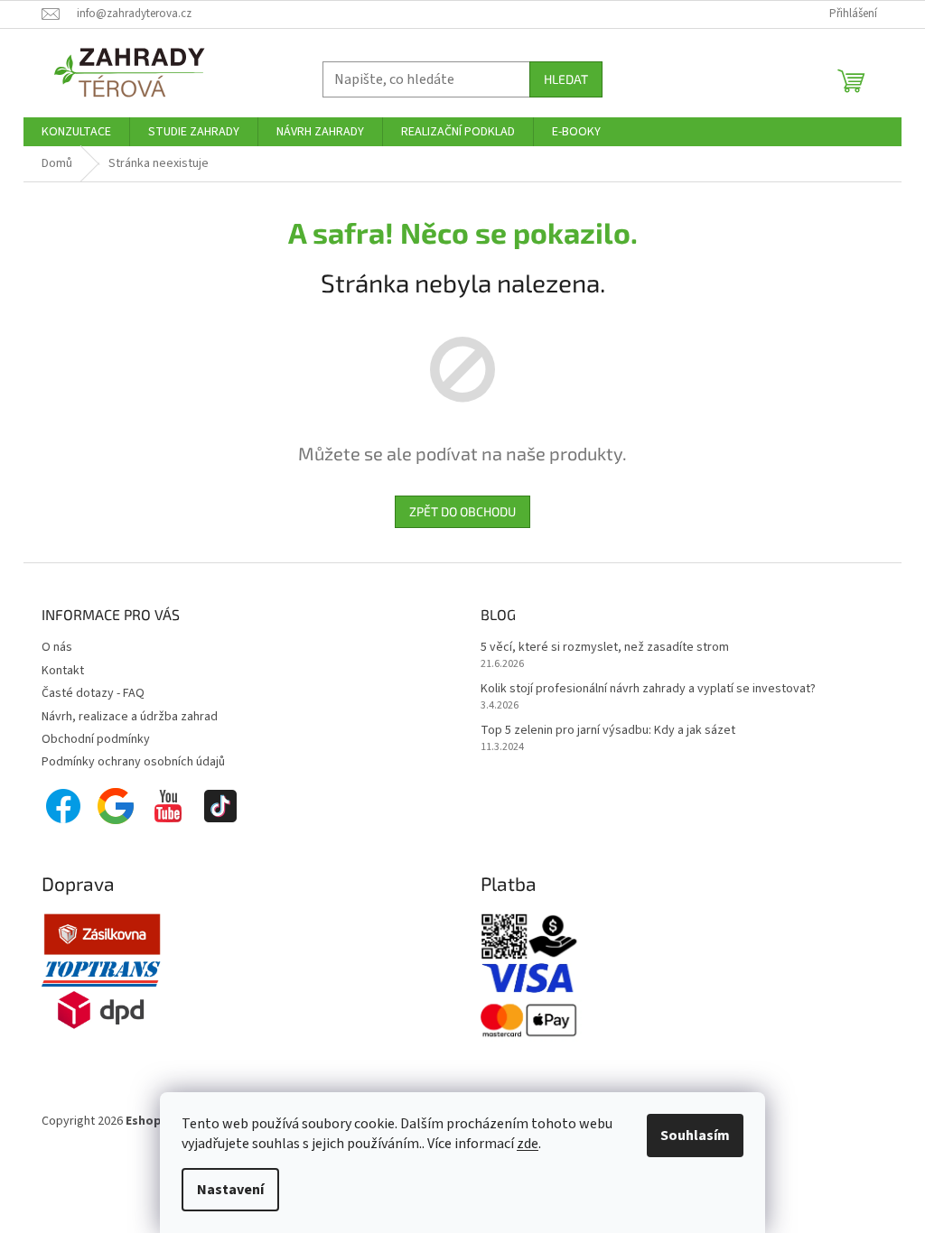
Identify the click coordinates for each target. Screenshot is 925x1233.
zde (527, 1144)
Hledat (566, 79)
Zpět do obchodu (462, 511)
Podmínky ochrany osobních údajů (133, 762)
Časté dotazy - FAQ (93, 693)
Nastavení (230, 1190)
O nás (57, 647)
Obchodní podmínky (96, 739)
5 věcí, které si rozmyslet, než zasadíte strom (605, 647)
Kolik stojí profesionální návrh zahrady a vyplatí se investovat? (648, 689)
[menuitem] (76, 131)
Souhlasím (695, 1135)
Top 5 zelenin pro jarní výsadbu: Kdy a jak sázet (608, 730)
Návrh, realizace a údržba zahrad (130, 717)
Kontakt (63, 671)
